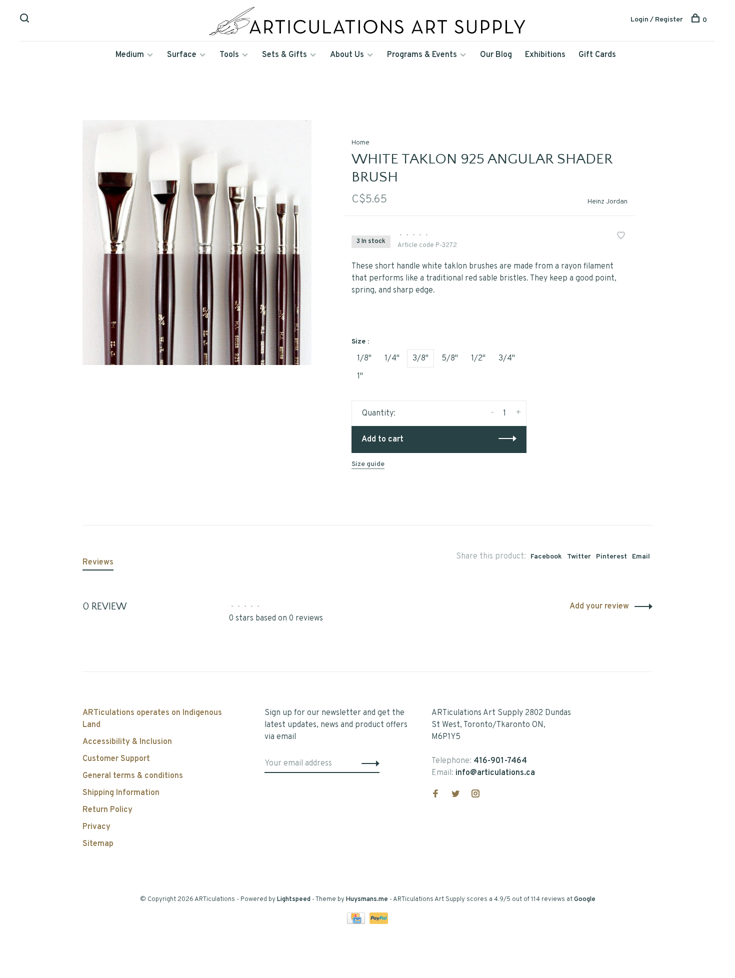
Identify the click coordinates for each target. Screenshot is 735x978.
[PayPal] (379, 922)
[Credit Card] (357, 922)
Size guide (368, 464)
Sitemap (98, 844)
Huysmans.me (368, 900)
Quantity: (379, 413)
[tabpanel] (197, 242)
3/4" (506, 359)
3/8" (420, 359)
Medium (130, 55)
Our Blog (496, 55)
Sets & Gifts (284, 55)
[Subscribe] (368, 763)
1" (360, 377)
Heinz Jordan (608, 202)
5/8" (450, 359)
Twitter (579, 556)
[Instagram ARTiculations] (476, 795)
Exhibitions (545, 55)
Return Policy (107, 810)
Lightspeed (293, 900)
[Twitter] (456, 795)
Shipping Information (121, 793)
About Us (347, 55)
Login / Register (656, 20)
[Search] (26, 20)
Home (361, 142)
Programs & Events (422, 55)
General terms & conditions (132, 776)
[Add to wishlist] (621, 237)
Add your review (599, 607)
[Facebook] (436, 795)
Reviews (98, 563)
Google (585, 900)
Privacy (96, 827)
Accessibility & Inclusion (127, 742)
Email (641, 556)
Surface (181, 55)
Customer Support (116, 759)
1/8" (364, 359)
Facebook (546, 556)
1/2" (478, 359)
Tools (229, 55)
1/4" (392, 359)
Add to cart (383, 439)
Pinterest (611, 556)
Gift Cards (597, 55)
